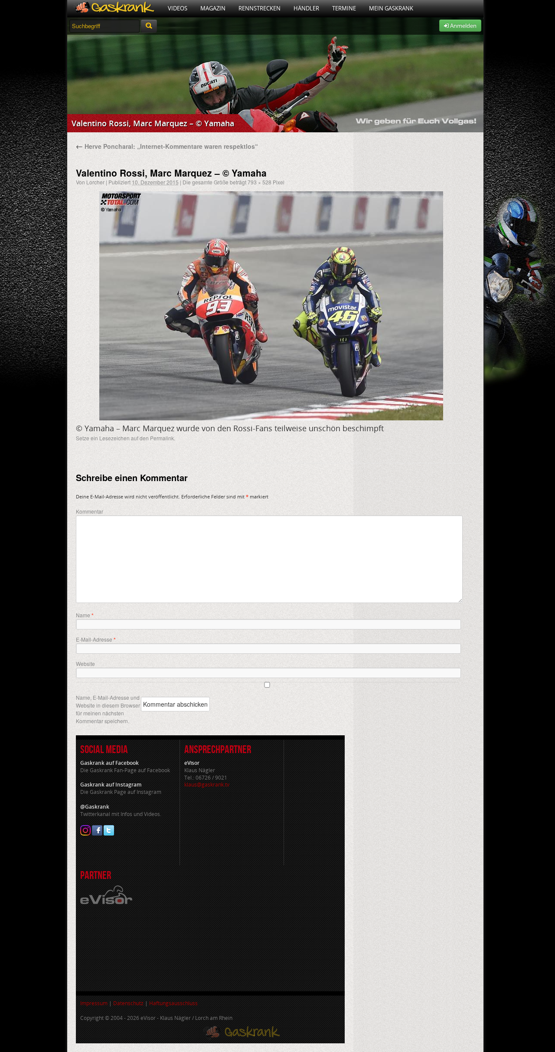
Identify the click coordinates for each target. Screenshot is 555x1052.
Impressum (94, 1003)
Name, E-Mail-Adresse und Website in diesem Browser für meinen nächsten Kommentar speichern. (108, 709)
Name (85, 615)
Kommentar (89, 511)
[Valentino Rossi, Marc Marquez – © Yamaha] (271, 305)
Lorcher (95, 182)
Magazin (212, 8)
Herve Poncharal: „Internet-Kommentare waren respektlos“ (167, 146)
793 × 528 (259, 182)
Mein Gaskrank (391, 8)
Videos (177, 8)
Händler (306, 8)
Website (85, 663)
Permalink (162, 438)
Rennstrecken (259, 8)
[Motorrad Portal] (114, 8)
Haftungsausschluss (173, 1003)
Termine (344, 8)
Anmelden (463, 25)
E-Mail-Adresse (96, 639)
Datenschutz (128, 1003)
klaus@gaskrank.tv (206, 784)
